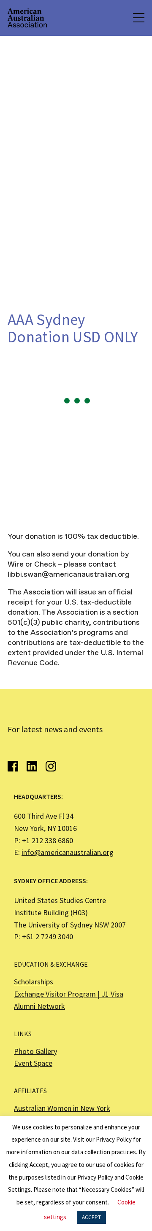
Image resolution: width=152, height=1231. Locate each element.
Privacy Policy (114, 1139)
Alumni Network (39, 1006)
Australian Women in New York (62, 1108)
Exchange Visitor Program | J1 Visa (68, 994)
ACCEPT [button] (91, 1217)
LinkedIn (32, 766)
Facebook (13, 766)
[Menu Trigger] (138, 18)
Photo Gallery (35, 1051)
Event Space (33, 1063)
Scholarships (33, 981)
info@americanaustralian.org (68, 852)
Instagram (51, 766)
